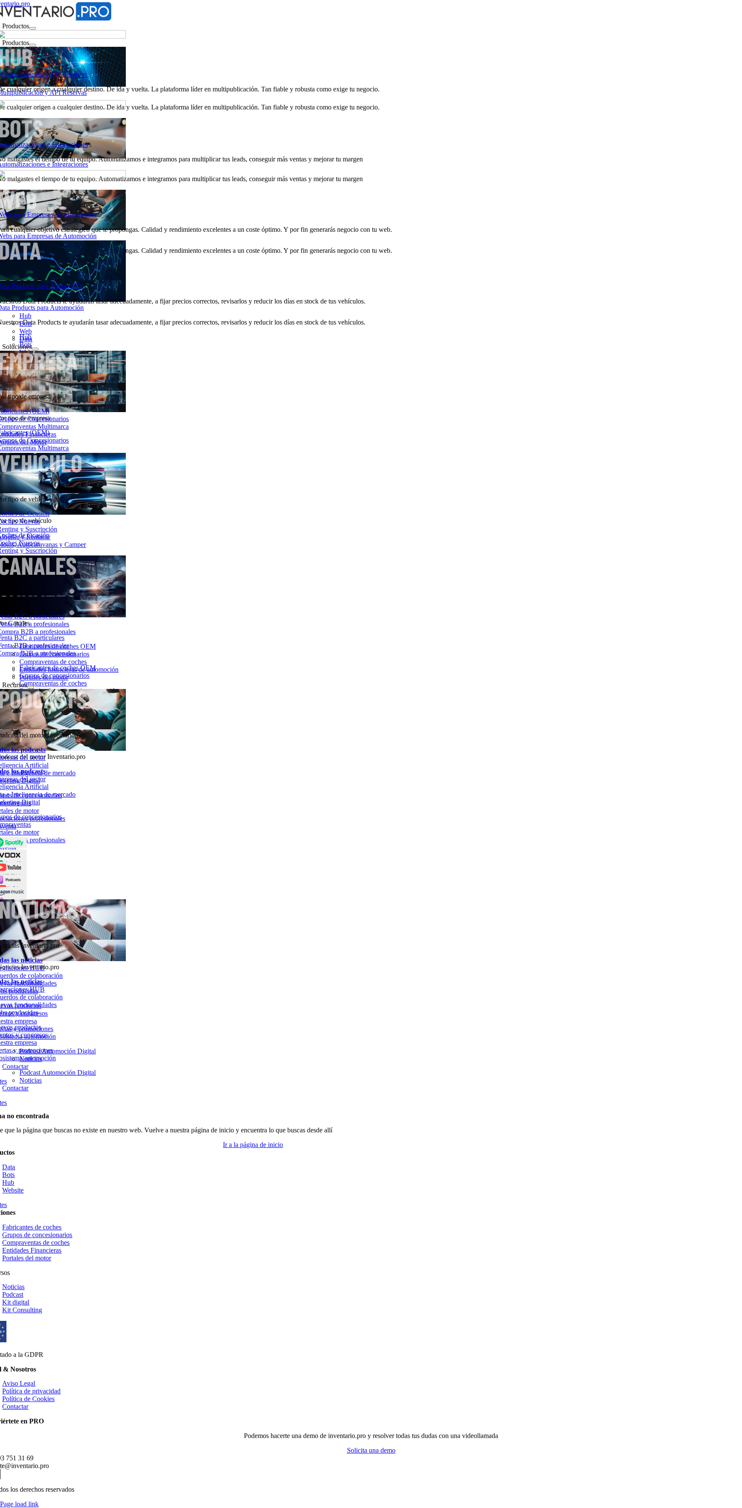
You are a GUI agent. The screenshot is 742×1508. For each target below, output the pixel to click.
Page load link (19, 1504)
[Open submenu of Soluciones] (35, 349)
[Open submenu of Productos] (32, 28)
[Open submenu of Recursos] (30, 687)
